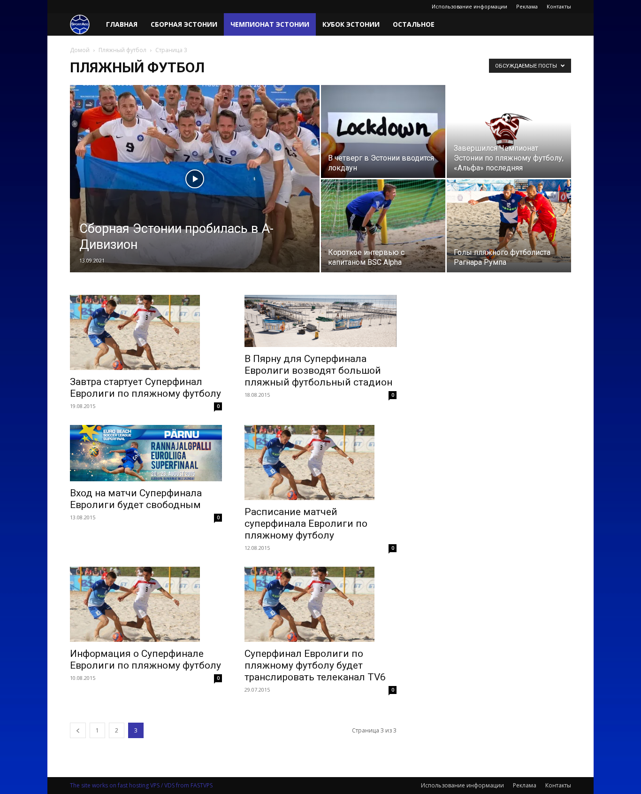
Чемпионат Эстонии (269, 24)
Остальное (414, 24)
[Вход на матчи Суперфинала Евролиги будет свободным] (146, 453)
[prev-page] (78, 730)
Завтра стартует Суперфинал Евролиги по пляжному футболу (145, 387)
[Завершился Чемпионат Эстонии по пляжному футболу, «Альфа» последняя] (509, 131)
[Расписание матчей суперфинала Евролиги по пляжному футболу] (320, 462)
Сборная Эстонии (184, 24)
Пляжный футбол (122, 50)
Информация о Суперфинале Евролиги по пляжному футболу (145, 659)
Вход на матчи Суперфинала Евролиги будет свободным (136, 498)
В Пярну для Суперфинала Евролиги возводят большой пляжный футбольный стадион (318, 370)
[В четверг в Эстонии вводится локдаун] (383, 131)
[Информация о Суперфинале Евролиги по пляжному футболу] (146, 604)
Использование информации (469, 6)
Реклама (527, 6)
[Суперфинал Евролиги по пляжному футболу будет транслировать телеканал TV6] (320, 604)
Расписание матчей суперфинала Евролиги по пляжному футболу (305, 523)
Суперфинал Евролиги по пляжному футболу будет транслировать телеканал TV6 (315, 665)
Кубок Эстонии (351, 24)
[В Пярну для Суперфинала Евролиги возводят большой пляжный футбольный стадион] (320, 321)
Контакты (559, 6)
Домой (80, 50)
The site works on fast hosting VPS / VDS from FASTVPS (141, 785)
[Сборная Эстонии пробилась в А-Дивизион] (195, 193)
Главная (121, 24)
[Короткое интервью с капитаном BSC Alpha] (383, 225)
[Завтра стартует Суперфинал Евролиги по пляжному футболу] (146, 332)
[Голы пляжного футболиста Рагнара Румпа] (509, 220)
